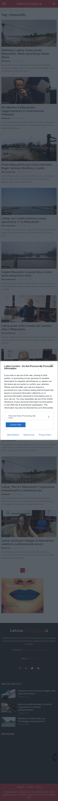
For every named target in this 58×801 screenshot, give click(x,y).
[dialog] (29, 400)
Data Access (29, 435)
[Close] (52, 366)
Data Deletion (13, 435)
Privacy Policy (45, 435)
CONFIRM (15, 425)
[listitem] (29, 417)
